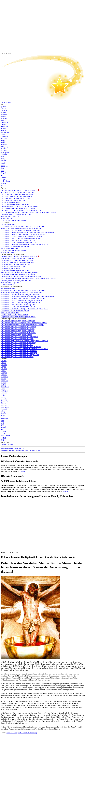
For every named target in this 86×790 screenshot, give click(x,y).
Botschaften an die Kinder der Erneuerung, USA (18, 240)
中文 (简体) (5, 181)
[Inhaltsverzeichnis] (17, 533)
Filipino (3, 116)
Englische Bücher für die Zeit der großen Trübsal (18, 317)
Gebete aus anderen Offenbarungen (13, 200)
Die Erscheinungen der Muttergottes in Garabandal (19, 351)
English (3, 112)
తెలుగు (3, 161)
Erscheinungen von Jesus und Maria (13, 220)
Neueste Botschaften (8, 224)
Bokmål (3, 106)
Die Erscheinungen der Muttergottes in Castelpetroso (19, 337)
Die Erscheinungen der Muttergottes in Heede (17, 345)
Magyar (3, 128)
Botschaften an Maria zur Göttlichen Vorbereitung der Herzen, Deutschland (27, 232)
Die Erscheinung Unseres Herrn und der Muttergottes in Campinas (24, 341)
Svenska (4, 144)
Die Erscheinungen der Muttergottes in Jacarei (17, 357)
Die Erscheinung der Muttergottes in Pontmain (17, 331)
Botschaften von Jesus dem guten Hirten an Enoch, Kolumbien (23, 226)
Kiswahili (4, 126)
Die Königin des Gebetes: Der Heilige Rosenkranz (20, 190)
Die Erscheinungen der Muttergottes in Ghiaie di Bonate (21, 347)
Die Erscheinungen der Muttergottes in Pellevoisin (18, 333)
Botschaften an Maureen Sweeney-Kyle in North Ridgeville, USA (24, 244)
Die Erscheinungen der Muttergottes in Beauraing (18, 343)
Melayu (3, 130)
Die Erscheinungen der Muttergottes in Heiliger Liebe (20, 355)
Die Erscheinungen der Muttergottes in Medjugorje (19, 353)
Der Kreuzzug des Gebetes (10, 202)
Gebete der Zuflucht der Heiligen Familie (15, 198)
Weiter (65, 491)
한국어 (3, 186)
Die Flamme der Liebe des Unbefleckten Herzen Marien (21, 210)
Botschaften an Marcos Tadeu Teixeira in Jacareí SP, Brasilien (23, 234)
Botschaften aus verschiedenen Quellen (15, 246)
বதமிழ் (3, 159)
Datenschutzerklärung (8, 444)
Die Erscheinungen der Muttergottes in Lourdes (17, 329)
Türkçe (3, 148)
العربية (3, 173)
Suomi (3, 142)
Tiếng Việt (4, 146)
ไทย (2, 168)
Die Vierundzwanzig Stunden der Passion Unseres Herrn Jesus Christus (28, 212)
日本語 (3, 183)
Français (4, 118)
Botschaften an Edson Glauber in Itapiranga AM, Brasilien (21, 236)
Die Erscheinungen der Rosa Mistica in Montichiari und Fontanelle (24, 349)
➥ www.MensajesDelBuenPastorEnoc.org (21, 733)
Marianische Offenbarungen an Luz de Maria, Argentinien (21, 228)
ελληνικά (4, 150)
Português (4, 136)
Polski (3, 134)
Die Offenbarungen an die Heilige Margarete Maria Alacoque (22, 325)
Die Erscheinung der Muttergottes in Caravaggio (18, 321)
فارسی (3, 177)
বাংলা (2, 157)
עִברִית (3, 179)
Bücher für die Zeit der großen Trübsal (14, 315)
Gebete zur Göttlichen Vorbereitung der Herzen (17, 196)
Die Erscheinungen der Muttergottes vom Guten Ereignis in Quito (24, 323)
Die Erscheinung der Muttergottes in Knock (16, 335)
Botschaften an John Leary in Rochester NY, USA (19, 242)
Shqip (3, 140)
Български (5, 152)
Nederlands (5, 132)
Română (4, 138)
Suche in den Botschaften (10, 248)
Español (4, 114)
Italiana (3, 124)
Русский (4, 155)
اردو (2, 175)
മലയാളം (4, 166)
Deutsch (4, 110)
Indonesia (4, 122)
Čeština (3, 108)
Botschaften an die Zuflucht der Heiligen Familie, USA (20, 238)
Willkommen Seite (7, 252)
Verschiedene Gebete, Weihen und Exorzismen (17, 192)
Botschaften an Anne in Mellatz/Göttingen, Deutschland (20, 230)
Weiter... (23, 471)
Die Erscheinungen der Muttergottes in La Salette (18, 327)
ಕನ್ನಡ (3, 163)
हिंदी (2, 171)
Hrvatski (4, 120)
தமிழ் (3, 411)
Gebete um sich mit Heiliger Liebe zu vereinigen (18, 208)
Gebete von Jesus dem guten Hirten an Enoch (17, 194)
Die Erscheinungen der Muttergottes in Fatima (17, 339)
